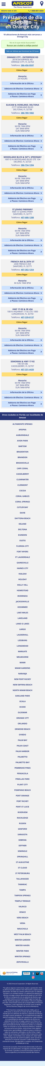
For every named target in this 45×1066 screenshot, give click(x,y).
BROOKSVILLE (22, 463)
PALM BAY (22, 740)
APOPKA (22, 429)
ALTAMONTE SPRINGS (22, 424)
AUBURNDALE (22, 435)
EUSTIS (23, 540)
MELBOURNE (22, 657)
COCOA (22, 490)
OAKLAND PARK (22, 696)
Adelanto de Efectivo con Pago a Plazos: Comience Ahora (22, 95)
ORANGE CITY (22, 718)
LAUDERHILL (22, 635)
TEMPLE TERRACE (22, 901)
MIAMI (23, 662)
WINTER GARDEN (22, 940)
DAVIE (22, 513)
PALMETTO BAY (23, 762)
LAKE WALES (22, 612)
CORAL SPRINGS (22, 501)
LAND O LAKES (22, 623)
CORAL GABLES (22, 496)
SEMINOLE (22, 851)
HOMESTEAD (22, 590)
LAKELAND (22, 618)
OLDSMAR (22, 712)
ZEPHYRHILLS (22, 962)
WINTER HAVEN (23, 945)
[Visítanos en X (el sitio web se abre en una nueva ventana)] (38, 974)
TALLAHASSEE (22, 879)
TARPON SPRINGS (22, 895)
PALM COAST (22, 745)
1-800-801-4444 (37, 10)
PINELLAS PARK (22, 779)
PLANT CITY (22, 784)
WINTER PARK (22, 951)
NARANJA (22, 673)
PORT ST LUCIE (22, 806)
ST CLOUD (22, 867)
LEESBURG (22, 640)
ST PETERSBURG (22, 873)
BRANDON (22, 457)
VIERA (22, 923)
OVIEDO (22, 734)
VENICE (22, 912)
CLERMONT (22, 485)
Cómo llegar (21, 70)
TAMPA (22, 890)
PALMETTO (22, 757)
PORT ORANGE (22, 795)
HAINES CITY (22, 568)
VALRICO (23, 906)
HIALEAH (23, 574)
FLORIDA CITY (22, 546)
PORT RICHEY (22, 801)
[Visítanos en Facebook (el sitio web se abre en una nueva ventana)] (34, 974)
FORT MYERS (22, 551)
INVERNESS (22, 596)
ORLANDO (22, 723)
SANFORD (22, 829)
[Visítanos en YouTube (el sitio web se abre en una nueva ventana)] (42, 974)
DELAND (22, 524)
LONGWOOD (22, 646)
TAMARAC (22, 884)
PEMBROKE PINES (23, 768)
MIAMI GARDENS (22, 668)
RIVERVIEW (22, 812)
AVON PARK (22, 440)
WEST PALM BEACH (22, 934)
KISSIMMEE (23, 607)
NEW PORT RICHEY (22, 679)
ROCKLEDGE (22, 818)
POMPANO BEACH (22, 790)
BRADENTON (22, 452)
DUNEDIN (22, 535)
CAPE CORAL (22, 468)
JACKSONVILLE (22, 601)
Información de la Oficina (22, 83)
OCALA (22, 701)
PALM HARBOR (22, 751)
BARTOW (22, 446)
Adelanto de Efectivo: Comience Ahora (21, 88)
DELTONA (22, 529)
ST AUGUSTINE (22, 862)
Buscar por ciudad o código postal (22, 45)
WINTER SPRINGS (22, 956)
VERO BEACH (22, 917)
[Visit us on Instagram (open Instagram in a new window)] (34, 978)
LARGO (22, 629)
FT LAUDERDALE (22, 557)
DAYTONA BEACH (22, 518)
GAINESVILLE (22, 562)
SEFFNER (23, 845)
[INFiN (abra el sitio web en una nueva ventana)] (27, 974)
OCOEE (22, 707)
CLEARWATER (22, 479)
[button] (3, 4)
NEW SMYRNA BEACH (22, 684)
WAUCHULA (22, 928)
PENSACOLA (22, 773)
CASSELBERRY (22, 474)
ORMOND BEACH (22, 729)
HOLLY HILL (22, 585)
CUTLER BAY (22, 507)
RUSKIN (22, 823)
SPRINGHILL (22, 856)
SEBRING (22, 840)
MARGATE (22, 651)
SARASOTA (22, 834)
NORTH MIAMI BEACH (22, 690)
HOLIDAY (22, 579)
